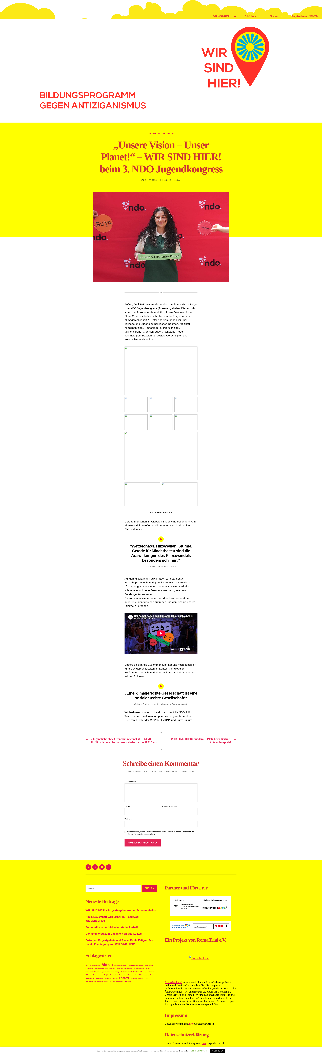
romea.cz (146, 975)
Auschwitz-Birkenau (120, 965)
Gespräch (112, 968)
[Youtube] (102, 867)
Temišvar (114, 978)
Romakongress (129, 975)
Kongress (103, 972)
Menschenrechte (98, 975)
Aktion (107, 964)
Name (128, 806)
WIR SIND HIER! (118, 981)
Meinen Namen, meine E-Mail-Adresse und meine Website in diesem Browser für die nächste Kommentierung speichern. (160, 833)
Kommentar (130, 782)
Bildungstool (149, 965)
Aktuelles (154, 134)
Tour (146, 978)
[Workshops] (95, 867)
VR (110, 981)
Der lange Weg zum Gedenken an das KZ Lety (114, 933)
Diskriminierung (99, 968)
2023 (87, 965)
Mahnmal (88, 975)
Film (106, 968)
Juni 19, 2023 (151, 180)
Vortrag (106, 981)
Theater (124, 978)
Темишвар (127, 981)
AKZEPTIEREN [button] (217, 1051)
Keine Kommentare (172, 180)
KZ (141, 972)
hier (191, 1023)
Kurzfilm (136, 972)
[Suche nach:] (113, 889)
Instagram (120, 968)
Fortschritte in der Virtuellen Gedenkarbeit (112, 927)
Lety (144, 972)
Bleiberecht (89, 968)
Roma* (121, 975)
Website (128, 819)
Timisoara (134, 978)
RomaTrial (138, 975)
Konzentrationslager (113, 972)
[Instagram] (88, 867)
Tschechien (89, 981)
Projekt (106, 975)
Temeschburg (90, 978)
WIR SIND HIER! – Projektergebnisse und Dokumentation (121, 910)
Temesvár (108, 978)
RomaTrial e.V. (173, 982)
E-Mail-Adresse (169, 806)
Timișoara (141, 978)
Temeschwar (99, 978)
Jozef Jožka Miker (138, 968)
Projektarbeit (114, 975)
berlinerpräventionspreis (136, 965)
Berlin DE (168, 134)
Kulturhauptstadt (126, 972)
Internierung (128, 968)
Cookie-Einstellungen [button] (199, 1051)
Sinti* (151, 975)
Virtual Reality (98, 981)
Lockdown (150, 972)
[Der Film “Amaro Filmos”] (108, 867)
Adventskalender (95, 965)
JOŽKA (148, 968)
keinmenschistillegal (92, 972)
